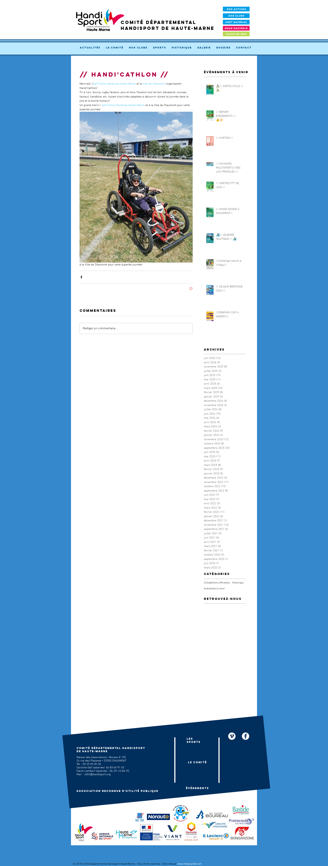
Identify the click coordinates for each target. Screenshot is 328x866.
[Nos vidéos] (232, 736)
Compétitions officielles (217, 582)
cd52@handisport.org (97, 774)
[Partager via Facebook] (81, 277)
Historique (238, 582)
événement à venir (214, 588)
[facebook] (245, 736)
